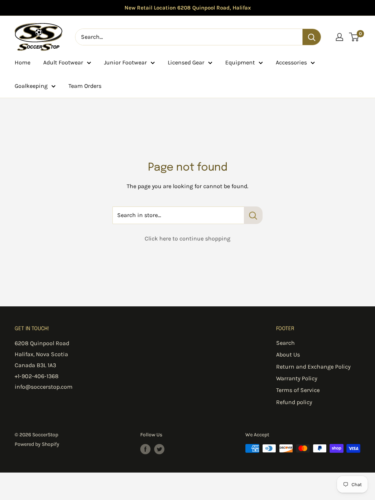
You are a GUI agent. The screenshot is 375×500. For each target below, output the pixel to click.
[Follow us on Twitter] (159, 449)
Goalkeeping (31, 85)
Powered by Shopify (37, 444)
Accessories (291, 62)
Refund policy (294, 402)
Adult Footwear (63, 62)
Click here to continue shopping (187, 238)
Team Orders (84, 85)
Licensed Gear (186, 62)
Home (22, 62)
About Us (288, 354)
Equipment (240, 62)
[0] (354, 37)
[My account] (339, 37)
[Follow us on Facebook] (145, 449)
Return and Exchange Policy (313, 366)
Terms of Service (298, 390)
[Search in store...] (253, 215)
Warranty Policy (296, 378)
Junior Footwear (125, 62)
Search (285, 342)
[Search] (311, 37)
